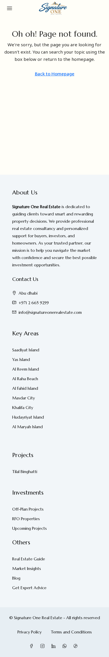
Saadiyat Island (25, 350)
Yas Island (21, 359)
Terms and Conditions (71, 632)
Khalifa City (22, 407)
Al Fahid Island (25, 388)
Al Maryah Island (27, 426)
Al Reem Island (25, 369)
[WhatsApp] (65, 646)
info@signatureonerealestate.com (50, 312)
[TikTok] (77, 646)
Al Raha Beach (25, 378)
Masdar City (23, 398)
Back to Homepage (54, 74)
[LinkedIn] (54, 646)
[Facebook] (32, 646)
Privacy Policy (29, 632)
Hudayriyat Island (28, 417)
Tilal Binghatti (24, 471)
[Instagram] (43, 646)
